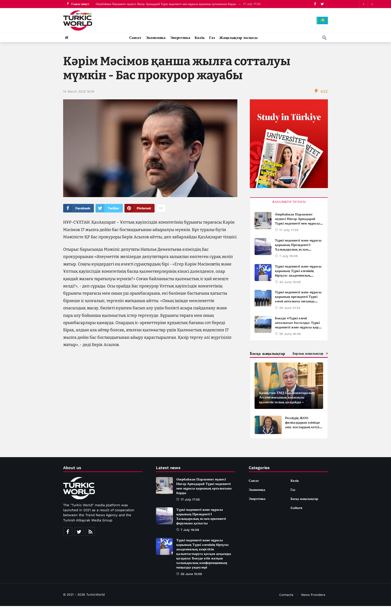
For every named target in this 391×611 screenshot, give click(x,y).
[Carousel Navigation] (367, 4)
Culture (296, 508)
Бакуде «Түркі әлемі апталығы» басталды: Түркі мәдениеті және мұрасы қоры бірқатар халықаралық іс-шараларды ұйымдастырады (298, 327)
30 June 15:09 (290, 282)
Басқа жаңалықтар (304, 499)
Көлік (295, 480)
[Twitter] (78, 531)
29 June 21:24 (289, 308)
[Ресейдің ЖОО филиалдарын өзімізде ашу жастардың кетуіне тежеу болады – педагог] (268, 425)
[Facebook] (67, 531)
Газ (293, 490)
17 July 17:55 (288, 230)
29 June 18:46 (290, 334)
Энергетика (257, 499)
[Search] (324, 37)
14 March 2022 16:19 (78, 91)
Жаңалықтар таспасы (288, 201)
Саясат (254, 480)
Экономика (257, 490)
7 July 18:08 (288, 256)
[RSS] (90, 531)
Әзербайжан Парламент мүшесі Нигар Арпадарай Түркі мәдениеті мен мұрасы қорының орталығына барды (166, 4)
